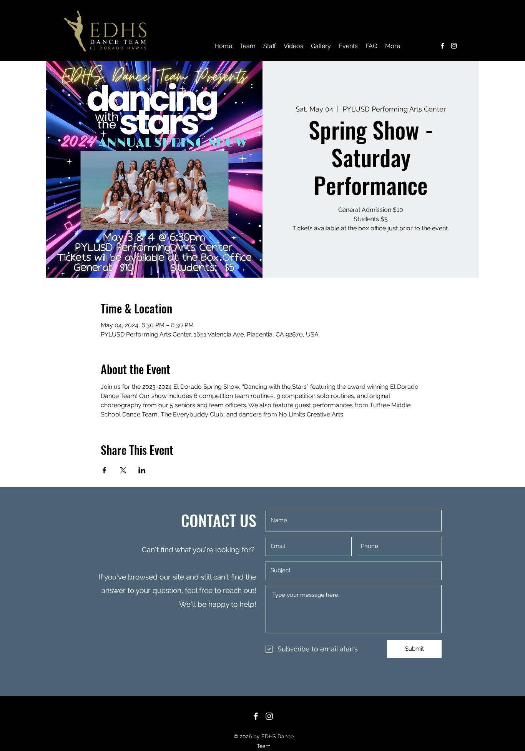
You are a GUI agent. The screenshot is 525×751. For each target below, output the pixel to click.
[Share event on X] (123, 470)
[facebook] (442, 46)
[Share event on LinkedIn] (142, 470)
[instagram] (454, 46)
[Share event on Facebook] (104, 470)
